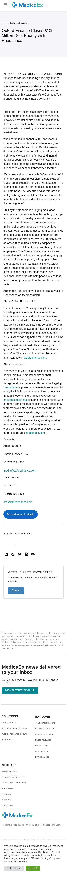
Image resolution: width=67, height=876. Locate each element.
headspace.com (35, 432)
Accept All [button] (33, 868)
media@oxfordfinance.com (19, 470)
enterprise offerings (15, 399)
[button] (5, 5)
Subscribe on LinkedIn (20, 514)
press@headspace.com (17, 502)
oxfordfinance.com (35, 357)
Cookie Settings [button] (14, 868)
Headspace (10, 387)
